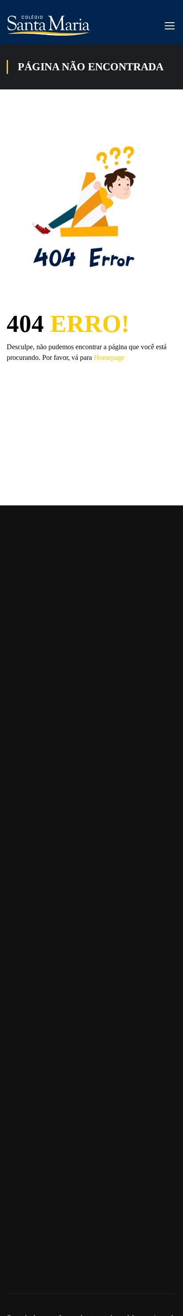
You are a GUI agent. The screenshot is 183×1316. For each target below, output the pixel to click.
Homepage (109, 357)
